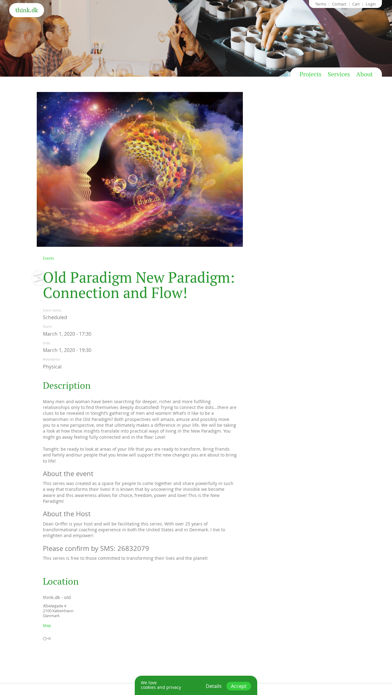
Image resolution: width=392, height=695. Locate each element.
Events (48, 258)
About (364, 74)
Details (214, 686)
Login (371, 4)
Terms (320, 4)
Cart (356, 4)
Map (47, 625)
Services (339, 74)
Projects (311, 74)
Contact (339, 4)
